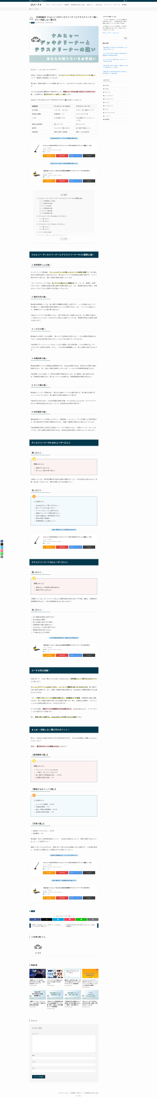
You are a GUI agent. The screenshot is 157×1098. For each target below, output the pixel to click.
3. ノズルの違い (47, 206)
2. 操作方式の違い (48, 203)
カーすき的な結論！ (45, 232)
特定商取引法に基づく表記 (91, 1093)
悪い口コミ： (46, 218)
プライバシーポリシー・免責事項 (67, 1093)
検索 (125, 38)
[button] (35, 919)
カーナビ (107, 102)
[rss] (124, 1)
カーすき (38, 953)
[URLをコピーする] (92, 919)
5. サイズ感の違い (48, 210)
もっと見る (64, 238)
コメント (35, 1033)
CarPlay (107, 85)
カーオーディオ (109, 99)
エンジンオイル (109, 95)
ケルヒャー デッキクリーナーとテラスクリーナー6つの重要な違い (61, 198)
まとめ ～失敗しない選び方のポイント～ (52, 235)
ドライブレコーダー (110, 112)
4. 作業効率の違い (48, 208)
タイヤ (106, 109)
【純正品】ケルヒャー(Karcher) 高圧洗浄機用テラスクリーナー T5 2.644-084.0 (66, 170)
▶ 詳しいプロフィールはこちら (111, 32)
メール (33, 1061)
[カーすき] (35, 4)
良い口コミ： (46, 221)
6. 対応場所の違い (48, 213)
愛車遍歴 (107, 119)
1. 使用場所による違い (49, 201)
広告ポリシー (80, 1093)
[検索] (126, 1)
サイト (33, 1068)
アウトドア (107, 92)
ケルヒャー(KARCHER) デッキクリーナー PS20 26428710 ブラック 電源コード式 (67, 145)
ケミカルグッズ (109, 105)
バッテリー (107, 116)
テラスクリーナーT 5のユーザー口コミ (52, 224)
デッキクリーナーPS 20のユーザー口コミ (53, 216)
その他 (32, 22)
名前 (33, 1055)
